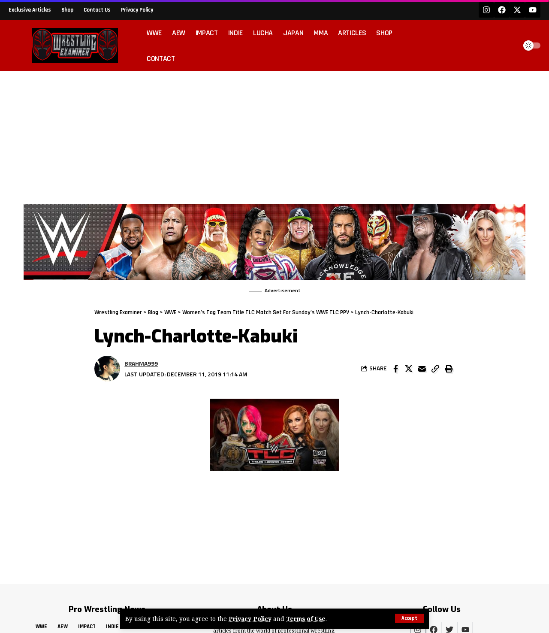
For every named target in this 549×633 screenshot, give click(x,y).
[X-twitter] (517, 10)
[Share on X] (409, 369)
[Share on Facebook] (395, 369)
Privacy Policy (250, 619)
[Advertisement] (274, 136)
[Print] (449, 369)
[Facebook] (502, 10)
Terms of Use (306, 619)
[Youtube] (532, 10)
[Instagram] (486, 10)
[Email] (422, 369)
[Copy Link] (435, 369)
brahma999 (141, 363)
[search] (508, 45)
